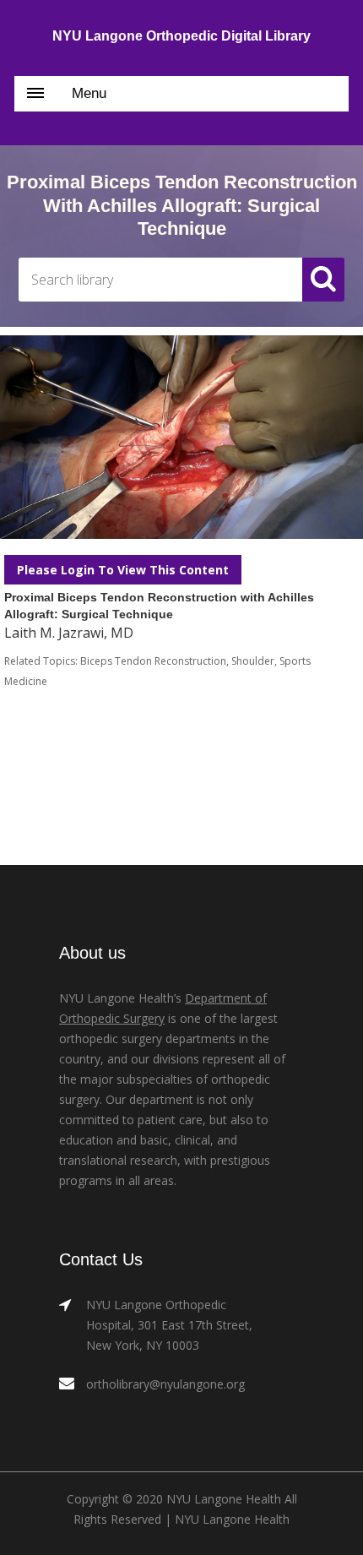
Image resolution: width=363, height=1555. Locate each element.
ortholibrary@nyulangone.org (165, 1384)
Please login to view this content (123, 570)
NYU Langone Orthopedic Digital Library (181, 36)
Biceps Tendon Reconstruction (153, 661)
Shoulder (252, 661)
